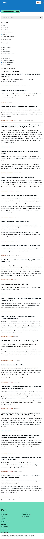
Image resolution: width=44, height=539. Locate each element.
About (2, 512)
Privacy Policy (4, 520)
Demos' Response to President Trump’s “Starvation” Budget (18, 195)
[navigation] (42, 2)
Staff (2, 516)
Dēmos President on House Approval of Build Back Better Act (19, 106)
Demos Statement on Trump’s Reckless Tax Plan (15, 221)
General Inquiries (4, 526)
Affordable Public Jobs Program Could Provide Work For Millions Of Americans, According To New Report (21, 387)
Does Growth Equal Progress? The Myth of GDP (15, 284)
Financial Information (26, 514)
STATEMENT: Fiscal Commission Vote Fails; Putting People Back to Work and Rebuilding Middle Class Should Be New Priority (20, 414)
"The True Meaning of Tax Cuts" (16, 377)
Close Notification (40, 536)
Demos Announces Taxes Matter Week (12, 365)
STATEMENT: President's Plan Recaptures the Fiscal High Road (19, 341)
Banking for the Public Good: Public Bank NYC (14, 90)
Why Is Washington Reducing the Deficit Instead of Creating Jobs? (20, 245)
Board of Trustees (4, 514)
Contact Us (3, 524)
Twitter (5, 533)
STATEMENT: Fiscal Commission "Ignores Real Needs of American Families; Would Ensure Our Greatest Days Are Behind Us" (20, 436)
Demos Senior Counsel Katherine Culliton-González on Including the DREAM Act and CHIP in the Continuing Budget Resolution (21, 126)
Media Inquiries (4, 528)
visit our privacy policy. (31, 536)
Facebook (2, 533)
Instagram (7, 533)
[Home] (4, 3)
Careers (3, 518)
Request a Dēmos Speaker (6, 530)
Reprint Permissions (5, 521)
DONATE (39, 2)
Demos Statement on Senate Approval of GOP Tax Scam (17, 177)
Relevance (8, 71)
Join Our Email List (25, 516)
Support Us (24, 512)
